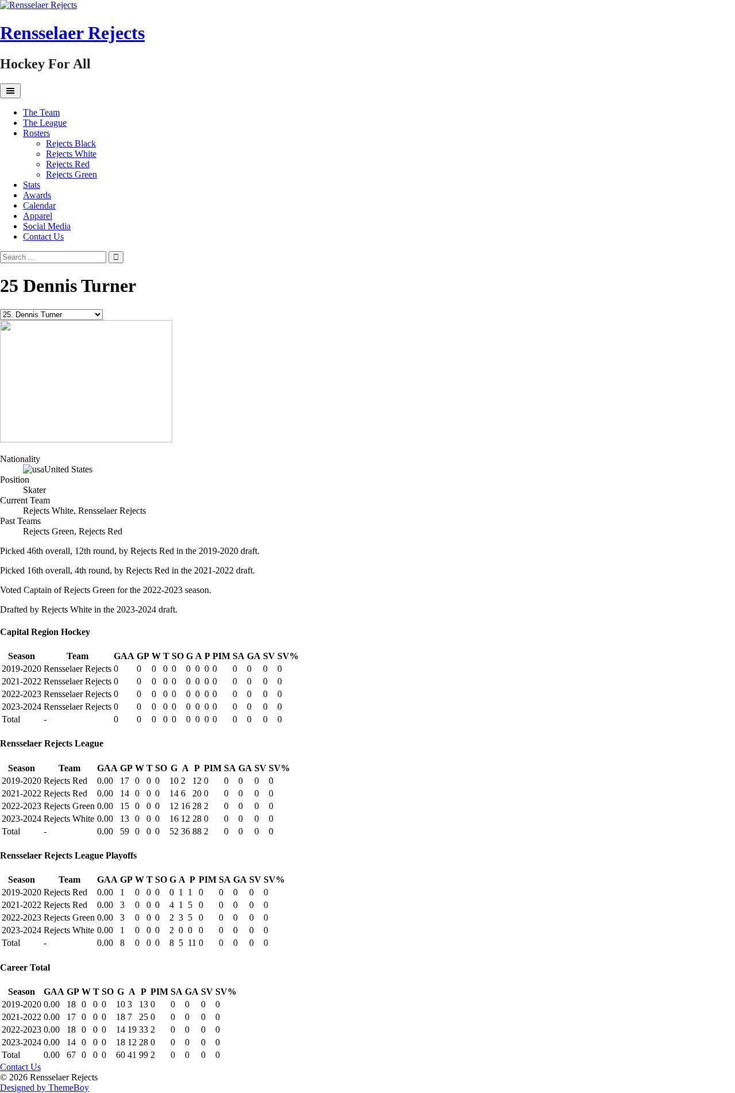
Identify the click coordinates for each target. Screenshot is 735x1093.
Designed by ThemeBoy (44, 1087)
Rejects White (71, 154)
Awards (37, 195)
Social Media (47, 226)
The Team (41, 112)
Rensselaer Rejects (72, 32)
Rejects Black (71, 143)
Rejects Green (71, 174)
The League (45, 123)
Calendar (39, 205)
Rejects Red (68, 164)
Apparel (37, 216)
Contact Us (43, 236)
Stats (31, 185)
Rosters (36, 133)
